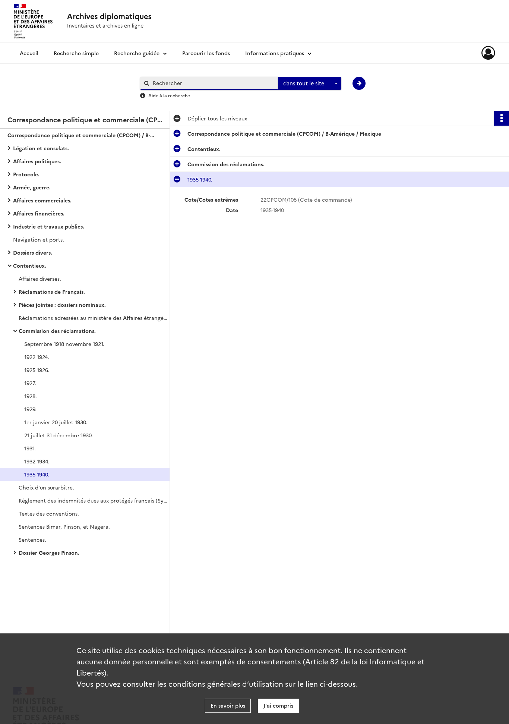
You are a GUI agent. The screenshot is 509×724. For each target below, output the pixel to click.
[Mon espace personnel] (488, 53)
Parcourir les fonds (206, 53)
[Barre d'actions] (501, 118)
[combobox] (309, 83)
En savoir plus (228, 705)
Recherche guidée (136, 53)
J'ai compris (278, 705)
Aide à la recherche (169, 95)
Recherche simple (76, 53)
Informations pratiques (274, 53)
